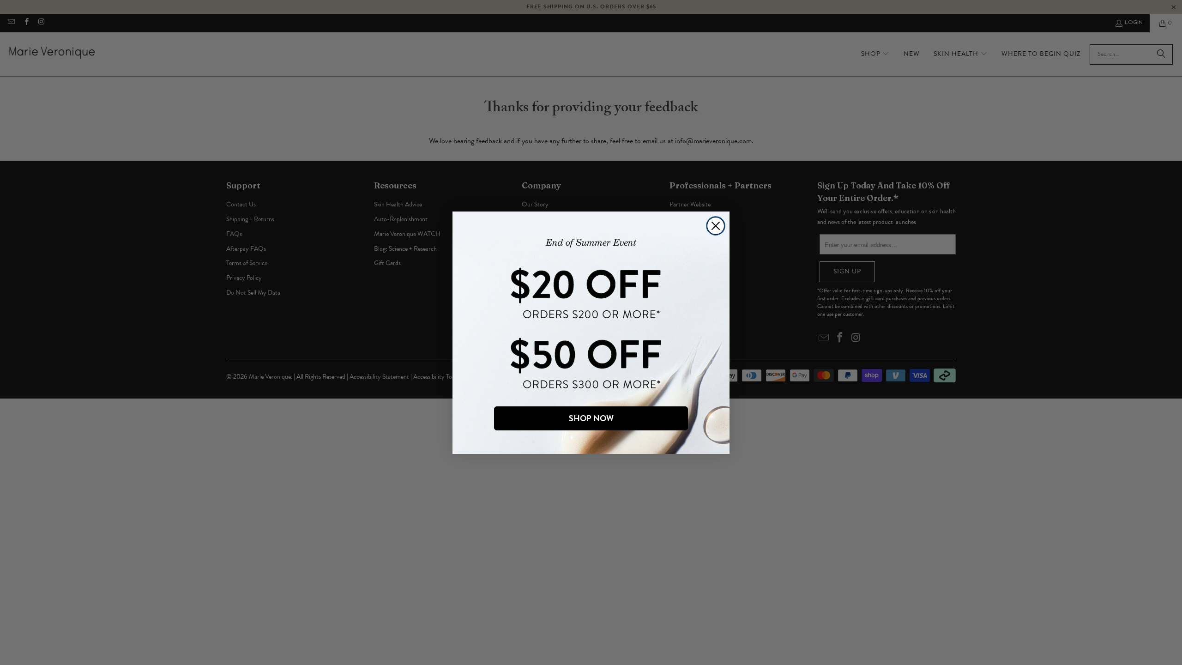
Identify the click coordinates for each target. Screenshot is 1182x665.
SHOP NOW (591, 418)
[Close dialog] (715, 226)
